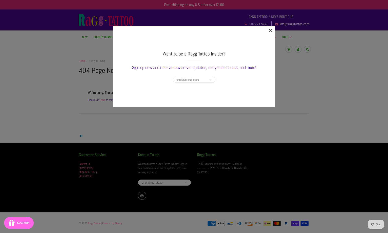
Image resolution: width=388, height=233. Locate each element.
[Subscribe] (210, 80)
